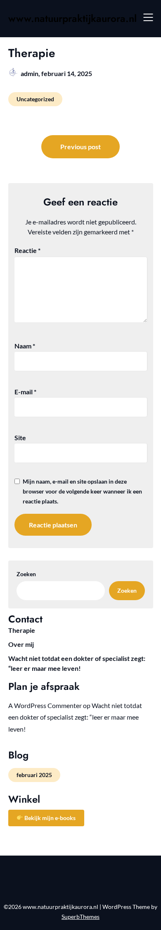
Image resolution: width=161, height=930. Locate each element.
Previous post (80, 146)
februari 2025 (34, 774)
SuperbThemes (80, 916)
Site (20, 437)
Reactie (27, 250)
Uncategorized (35, 99)
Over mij (21, 644)
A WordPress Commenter (45, 705)
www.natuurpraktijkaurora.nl (72, 18)
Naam (24, 346)
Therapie (21, 630)
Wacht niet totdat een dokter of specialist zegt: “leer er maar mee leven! (75, 717)
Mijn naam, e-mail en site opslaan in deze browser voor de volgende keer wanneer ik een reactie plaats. (82, 491)
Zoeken (26, 573)
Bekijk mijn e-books (49, 817)
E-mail (25, 392)
